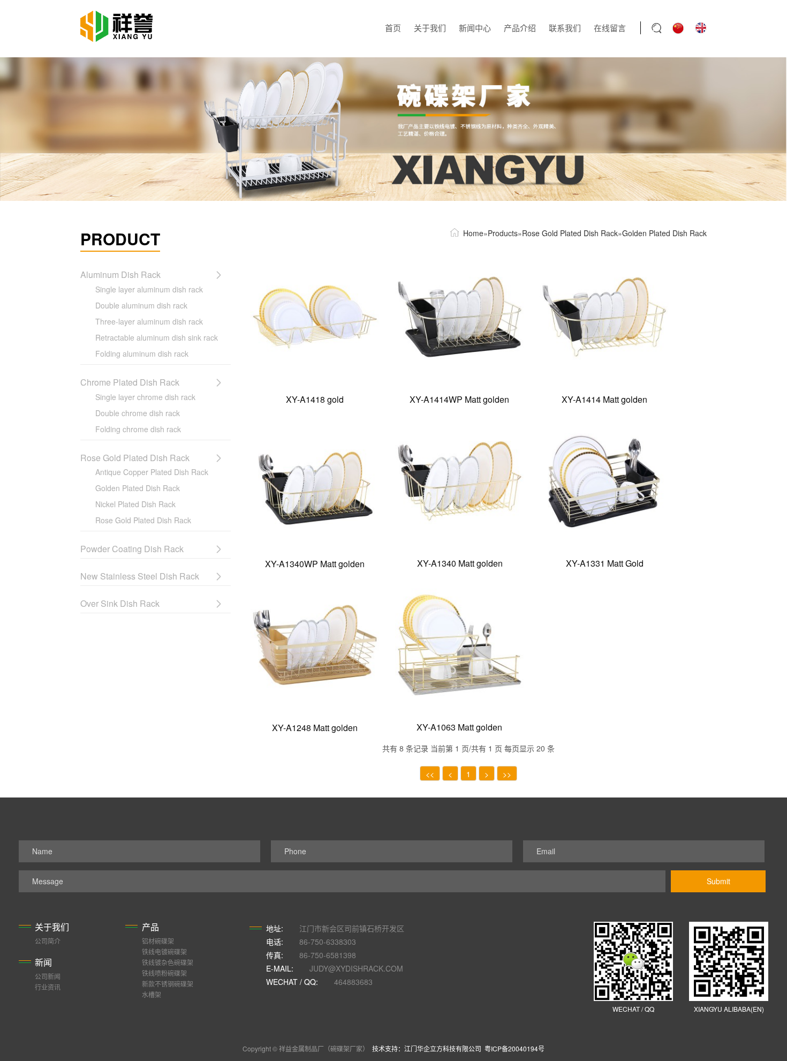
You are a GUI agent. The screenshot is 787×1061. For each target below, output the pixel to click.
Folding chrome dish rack (138, 429)
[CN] (678, 26)
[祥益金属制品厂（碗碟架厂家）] (116, 26)
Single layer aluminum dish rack (149, 289)
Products (503, 233)
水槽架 (151, 994)
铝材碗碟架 (158, 940)
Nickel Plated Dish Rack (135, 504)
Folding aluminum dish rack (141, 353)
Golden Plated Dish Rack (137, 488)
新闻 (43, 962)
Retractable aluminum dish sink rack (156, 337)
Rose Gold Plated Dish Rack (143, 520)
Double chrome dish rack (137, 413)
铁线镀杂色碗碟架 (167, 962)
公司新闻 (47, 976)
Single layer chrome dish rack (145, 397)
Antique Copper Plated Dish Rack (151, 471)
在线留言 (610, 27)
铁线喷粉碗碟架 (164, 972)
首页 (393, 27)
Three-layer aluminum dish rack (149, 321)
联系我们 (565, 27)
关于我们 (430, 27)
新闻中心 (475, 27)
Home (473, 233)
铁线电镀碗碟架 (164, 951)
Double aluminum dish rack (141, 305)
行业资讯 (47, 986)
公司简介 (47, 940)
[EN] (701, 26)
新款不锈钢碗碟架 (167, 983)
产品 (150, 927)
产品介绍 (520, 27)
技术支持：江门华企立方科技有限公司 (428, 1048)
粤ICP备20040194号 (514, 1048)
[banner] (393, 129)
